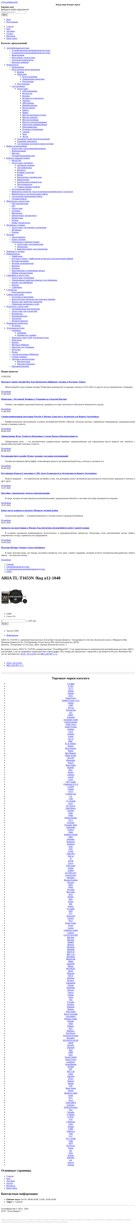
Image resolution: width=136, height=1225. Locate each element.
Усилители (16, 318)
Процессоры (17, 218)
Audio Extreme (70, 722)
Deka (70, 813)
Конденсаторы (23, 361)
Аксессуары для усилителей (24, 311)
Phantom (70, 1007)
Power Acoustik (70, 1014)
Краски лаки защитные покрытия (27, 302)
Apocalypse (71, 710)
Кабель (25, 110)
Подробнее (6, 391)
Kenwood (71, 916)
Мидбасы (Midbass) (20, 345)
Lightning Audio (71, 930)
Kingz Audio (70, 923)
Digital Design (71, 818)
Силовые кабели (19, 199)
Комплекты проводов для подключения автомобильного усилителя (42, 191)
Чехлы (25, 136)
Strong (70, 1090)
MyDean (70, 978)
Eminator (71, 839)
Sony (71, 1055)
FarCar (71, 856)
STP (71, 1086)
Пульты (15, 220)
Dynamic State (71, 825)
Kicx (71, 921)
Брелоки (26, 96)
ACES (70, 686)
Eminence (71, 842)
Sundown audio (70, 1093)
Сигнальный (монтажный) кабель (27, 196)
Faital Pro (71, 854)
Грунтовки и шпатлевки (23, 297)
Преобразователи (19, 316)
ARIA (9, 571)
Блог (8, 29)
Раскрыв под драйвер (26, 335)
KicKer (71, 918)
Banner (71, 746)
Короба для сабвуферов (22, 282)
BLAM (71, 758)
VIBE (70, 1129)
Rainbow (71, 1031)
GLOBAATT (70, 873)
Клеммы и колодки (25, 172)
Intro (71, 899)
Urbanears (70, 1122)
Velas (70, 1124)
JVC (71, 913)
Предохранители (24, 184)
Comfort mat (70, 794)
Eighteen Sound (70, 834)
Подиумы (16, 349)
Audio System (71, 727)
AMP (70, 705)
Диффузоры (17, 256)
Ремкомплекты (13, 254)
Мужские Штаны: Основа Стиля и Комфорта (23, 547)
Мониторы (22, 74)
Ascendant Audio (70, 719)
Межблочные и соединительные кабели (30, 194)
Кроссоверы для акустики (23, 57)
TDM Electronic (71, 1107)
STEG (70, 1079)
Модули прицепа (30, 117)
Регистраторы (23, 84)
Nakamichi (70, 983)
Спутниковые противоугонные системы (35, 144)
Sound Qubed (70, 1057)
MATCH (71, 952)
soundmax (70, 1062)
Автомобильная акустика (17, 48)
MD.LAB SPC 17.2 (14, 665)
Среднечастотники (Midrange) (25, 354)
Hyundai (70, 889)
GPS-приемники (29, 91)
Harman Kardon (71, 880)
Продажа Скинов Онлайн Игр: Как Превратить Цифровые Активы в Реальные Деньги (43, 382)
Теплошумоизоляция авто (23, 156)
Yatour (70, 1148)
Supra (70, 1095)
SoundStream (70, 1064)
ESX (71, 849)
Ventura (70, 1126)
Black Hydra (70, 755)
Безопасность (12, 65)
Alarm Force (70, 698)
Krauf (70, 925)
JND (71, 911)
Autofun (70, 734)
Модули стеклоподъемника (34, 122)
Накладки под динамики (23, 347)
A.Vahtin (71, 684)
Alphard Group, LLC (71, 700)
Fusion (71, 868)
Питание (10, 235)
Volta (71, 1141)
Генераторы (22, 246)
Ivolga (70, 901)
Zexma (71, 1155)
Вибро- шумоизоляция (16, 146)
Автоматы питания (25, 165)
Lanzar (71, 928)
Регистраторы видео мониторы (26, 69)
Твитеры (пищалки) (26, 364)
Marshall (70, 949)
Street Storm (70, 1088)
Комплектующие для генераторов (32, 249)
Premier (70, 1021)
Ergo (71, 846)
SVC (71, 1098)
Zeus (71, 1153)
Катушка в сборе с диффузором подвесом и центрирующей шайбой (42, 258)
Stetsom (70, 1081)
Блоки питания (18, 239)
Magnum (71, 947)
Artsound (71, 717)
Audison (70, 729)
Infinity (71, 897)
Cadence (70, 775)
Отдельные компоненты (23, 60)
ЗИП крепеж (28, 103)
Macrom (70, 940)
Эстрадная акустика (15, 328)
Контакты (10, 36)
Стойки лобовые (19, 357)
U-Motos (71, 1114)
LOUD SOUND (71, 935)
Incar (71, 894)
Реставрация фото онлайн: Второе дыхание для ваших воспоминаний (34, 456)
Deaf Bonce (71, 808)
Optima (71, 995)
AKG (70, 696)
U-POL (70, 1117)
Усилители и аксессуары (17, 306)
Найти (4, 15)
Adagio (71, 691)
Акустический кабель (21, 189)
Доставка (10, 31)
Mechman (71, 956)
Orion (70, 997)
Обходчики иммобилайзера (34, 124)
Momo (70, 966)
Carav (70, 779)
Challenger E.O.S (70, 784)
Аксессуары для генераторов (30, 244)
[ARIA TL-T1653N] (14, 609)
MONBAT (70, 968)
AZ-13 (71, 739)
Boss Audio (71, 765)
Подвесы (16, 268)
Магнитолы (17, 213)
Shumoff (70, 1047)
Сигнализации (18, 86)
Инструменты (28, 108)
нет (70, 1160)
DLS (71, 820)
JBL (71, 904)
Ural (71, 1119)
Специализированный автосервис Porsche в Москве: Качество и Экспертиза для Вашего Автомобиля (50, 416)
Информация (12, 635)
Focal (70, 863)
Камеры (20, 72)
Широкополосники (20, 366)
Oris (71, 1000)
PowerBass (70, 1016)
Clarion (71, 789)
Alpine (71, 703)
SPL (71, 1069)
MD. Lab (71, 954)
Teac (71, 1110)
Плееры (15, 232)
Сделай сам (11, 290)
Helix (70, 885)
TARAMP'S (70, 1102)
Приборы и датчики (15, 251)
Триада (70, 1162)
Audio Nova (70, 724)
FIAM (70, 861)
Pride (71, 1023)
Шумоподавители (20, 321)
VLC (71, 1136)
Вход (8, 19)
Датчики (26, 100)
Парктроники (18, 67)
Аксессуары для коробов (23, 278)
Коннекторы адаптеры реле (29, 177)
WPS (71, 1143)
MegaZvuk (70, 959)
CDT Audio (71, 782)
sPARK (70, 1067)
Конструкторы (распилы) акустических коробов (33, 299)
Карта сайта (11, 38)
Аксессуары (22, 89)
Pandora (70, 1004)
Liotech (70, 933)
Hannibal (71, 877)
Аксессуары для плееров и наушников (29, 227)
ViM (71, 1134)
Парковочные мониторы (33, 79)
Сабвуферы (17, 287)
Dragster (70, 822)
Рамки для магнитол (21, 223)
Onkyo (71, 992)
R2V (71, 1028)
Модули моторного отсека (34, 115)
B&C (70, 741)
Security (70, 1045)
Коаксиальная (18, 55)
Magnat (70, 944)
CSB (71, 798)
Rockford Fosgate (70, 1035)
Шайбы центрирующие (22, 273)
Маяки (25, 112)
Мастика (16, 153)
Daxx (70, 803)
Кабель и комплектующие (18, 158)
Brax (71, 770)
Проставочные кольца (22, 292)
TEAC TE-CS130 (14, 663)
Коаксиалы (17, 340)
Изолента (21, 170)
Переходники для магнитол (24, 215)
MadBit (70, 942)
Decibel (70, 810)
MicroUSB (16, 160)
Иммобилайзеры (29, 105)
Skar (71, 1050)
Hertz (70, 887)
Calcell (71, 777)
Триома (70, 1165)
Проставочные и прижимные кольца (28, 270)
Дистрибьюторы (24, 167)
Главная (10, 26)
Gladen (71, 870)
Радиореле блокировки (32, 129)
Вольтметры (17, 313)
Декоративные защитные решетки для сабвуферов (34, 280)
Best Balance (70, 753)
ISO (13, 206)
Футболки (16, 325)
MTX (70, 976)
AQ (70, 712)
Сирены (26, 132)
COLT (70, 791)
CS (70, 796)
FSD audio (70, 865)
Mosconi (70, 973)
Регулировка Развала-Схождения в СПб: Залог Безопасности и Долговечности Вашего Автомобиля (49, 473)
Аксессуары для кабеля (22, 163)
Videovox (71, 1131)
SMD (70, 1052)
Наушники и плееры (15, 225)
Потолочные (28, 81)
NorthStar (71, 988)
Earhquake (70, 827)
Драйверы (16, 330)
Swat (71, 1100)
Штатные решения (20, 62)
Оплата (9, 33)
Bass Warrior (70, 748)
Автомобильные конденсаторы (26, 309)
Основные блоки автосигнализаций (33, 139)
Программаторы (29, 127)
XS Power (70, 1146)
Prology (70, 1026)
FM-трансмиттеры (20, 203)
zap (70, 1150)
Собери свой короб (15, 294)
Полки (15, 352)
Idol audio (70, 892)
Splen (70, 1074)
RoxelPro (71, 1038)
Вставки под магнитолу (33, 98)
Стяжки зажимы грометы (28, 187)
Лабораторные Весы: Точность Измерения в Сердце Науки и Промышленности (39, 436)
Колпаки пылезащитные (23, 263)
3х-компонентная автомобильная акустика (31, 53)
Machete (70, 937)
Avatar (70, 736)
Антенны (16, 211)
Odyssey (70, 990)
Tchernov (71, 1105)
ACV (70, 688)
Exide (70, 851)
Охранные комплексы (27, 141)
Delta (70, 815)
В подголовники (29, 77)
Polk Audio (70, 1012)
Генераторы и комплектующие (25, 242)
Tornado (70, 1112)
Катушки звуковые (20, 261)
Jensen (70, 906)
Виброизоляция (19, 151)
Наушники (16, 230)
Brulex (71, 772)
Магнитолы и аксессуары (17, 201)
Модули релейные (30, 120)
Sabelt (70, 1043)
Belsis (70, 751)
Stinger (71, 1083)
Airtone (70, 693)
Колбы (20, 175)
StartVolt (70, 1076)
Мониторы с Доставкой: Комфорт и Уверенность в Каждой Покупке (34, 399)
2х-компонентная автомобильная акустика (31, 50)
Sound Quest (70, 1059)
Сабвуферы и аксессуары (17, 275)
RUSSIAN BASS (70, 1040)
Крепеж (15, 285)
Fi (71, 858)
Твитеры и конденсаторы (23, 359)
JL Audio (71, 909)
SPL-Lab (71, 1071)
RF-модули (27, 93)
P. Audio (70, 1002)
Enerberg (71, 844)
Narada (71, 985)
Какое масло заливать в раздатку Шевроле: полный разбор (29, 510)
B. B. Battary (70, 743)
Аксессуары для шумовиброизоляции (29, 148)
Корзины (16, 266)
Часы (24, 134)
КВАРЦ (70, 1158)
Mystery (70, 980)
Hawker (70, 882)
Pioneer (70, 1009)
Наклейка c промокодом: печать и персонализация (25, 493)
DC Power (70, 806)
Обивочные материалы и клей (25, 304)
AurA (70, 731)
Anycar (71, 708)
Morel (70, 971)
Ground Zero (70, 875)
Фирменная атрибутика (17, 323)
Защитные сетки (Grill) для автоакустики (30, 337)
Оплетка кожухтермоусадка (29, 182)
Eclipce (71, 830)
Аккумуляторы (18, 237)
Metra (70, 961)
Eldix (70, 837)
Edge (71, 832)
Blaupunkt (70, 760)
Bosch (70, 763)
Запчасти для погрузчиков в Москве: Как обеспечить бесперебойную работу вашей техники (45, 528)
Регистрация (12, 22)
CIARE (70, 787)
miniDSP (71, 964)
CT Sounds (70, 801)
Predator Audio (70, 1019)
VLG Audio (71, 1138)
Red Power (70, 1033)
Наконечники (23, 179)
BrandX (70, 767)
